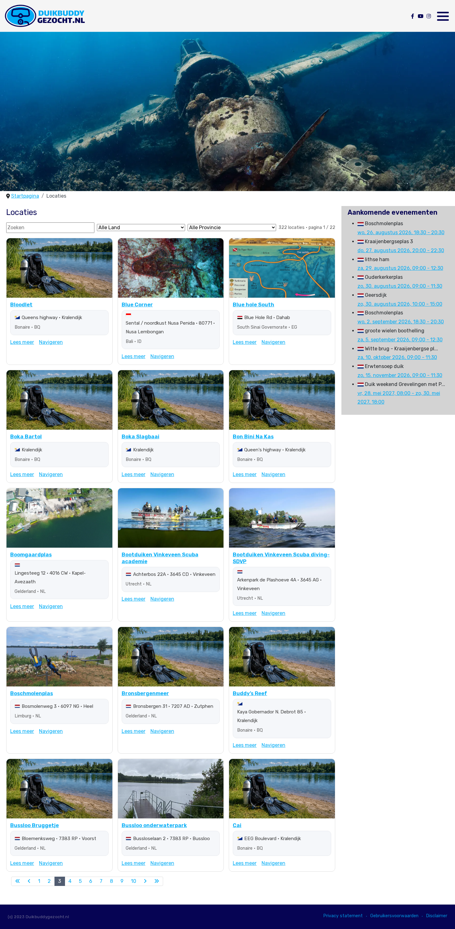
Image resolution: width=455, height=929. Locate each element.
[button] (443, 16)
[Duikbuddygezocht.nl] (44, 15)
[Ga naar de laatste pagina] (156, 881)
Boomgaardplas (31, 554)
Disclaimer (436, 915)
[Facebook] (412, 16)
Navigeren (51, 342)
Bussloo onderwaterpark (154, 825)
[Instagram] (428, 16)
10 (133, 881)
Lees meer (22, 342)
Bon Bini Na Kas (253, 436)
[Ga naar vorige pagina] (29, 881)
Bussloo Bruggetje (34, 825)
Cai (237, 825)
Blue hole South (253, 304)
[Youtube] (420, 16)
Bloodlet (21, 304)
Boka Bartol (26, 436)
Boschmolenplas (31, 693)
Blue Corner (137, 304)
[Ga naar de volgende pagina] (145, 881)
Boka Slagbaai (140, 436)
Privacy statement (343, 915)
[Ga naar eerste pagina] (17, 881)
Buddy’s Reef (250, 693)
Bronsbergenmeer (145, 693)
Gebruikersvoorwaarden (394, 915)
